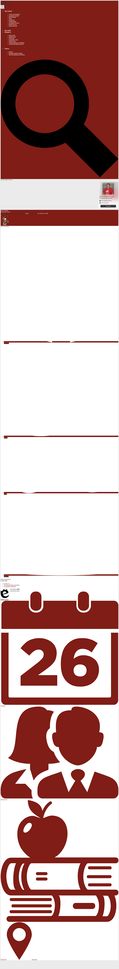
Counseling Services (14, 23)
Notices (11, 51)
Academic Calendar (14, 15)
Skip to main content (6, 1)
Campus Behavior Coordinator (16, 42)
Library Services (13, 26)
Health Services (13, 24)
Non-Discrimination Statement (11, 585)
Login (5, 590)
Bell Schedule (12, 17)
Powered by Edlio (14, 590)
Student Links (12, 36)
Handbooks (12, 20)
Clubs (10, 18)
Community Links (13, 39)
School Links (12, 41)
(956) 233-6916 (33, 213)
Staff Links (11, 38)
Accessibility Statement (10, 586)
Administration (12, 21)
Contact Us (7, 583)
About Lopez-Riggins (14, 14)
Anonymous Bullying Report (16, 44)
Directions (34, 959)
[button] (8, 11)
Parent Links (12, 35)
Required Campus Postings (16, 53)
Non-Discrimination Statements (17, 54)
